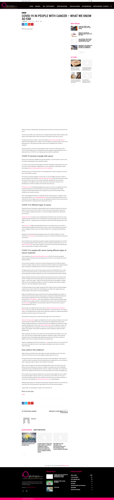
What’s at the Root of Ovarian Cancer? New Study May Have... (85, 34)
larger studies (31, 320)
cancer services (52, 139)
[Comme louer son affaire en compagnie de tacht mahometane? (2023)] (49, 476)
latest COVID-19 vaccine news (42, 379)
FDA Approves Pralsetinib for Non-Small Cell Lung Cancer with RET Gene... (85, 40)
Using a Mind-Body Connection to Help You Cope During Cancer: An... (86, 81)
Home (23, 10)
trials (57, 139)
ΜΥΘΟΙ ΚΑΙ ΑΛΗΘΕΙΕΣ (75, 6)
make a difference (33, 299)
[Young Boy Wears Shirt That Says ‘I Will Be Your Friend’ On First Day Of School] (74, 28)
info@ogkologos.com (31, 487)
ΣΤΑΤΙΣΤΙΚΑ (56, 487)
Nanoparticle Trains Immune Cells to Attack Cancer (58, 412)
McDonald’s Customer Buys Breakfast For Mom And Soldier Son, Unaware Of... (85, 46)
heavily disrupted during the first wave (40, 256)
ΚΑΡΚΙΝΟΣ (37, 6)
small (30, 235)
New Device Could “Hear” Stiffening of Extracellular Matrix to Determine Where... (75, 68)
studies (33, 235)
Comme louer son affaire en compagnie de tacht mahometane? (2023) (61, 475)
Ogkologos (25, 21)
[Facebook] (89, 1)
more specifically (48, 168)
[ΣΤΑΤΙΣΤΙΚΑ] (49, 489)
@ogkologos (65, 465)
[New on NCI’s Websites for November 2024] (29, 438)
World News (27, 10)
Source (23, 394)
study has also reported (27, 244)
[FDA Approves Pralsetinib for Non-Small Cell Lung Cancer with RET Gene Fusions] (74, 41)
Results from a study (26, 187)
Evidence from (25, 320)
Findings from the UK (26, 217)
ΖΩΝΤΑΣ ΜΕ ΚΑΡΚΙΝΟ (62, 6)
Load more (81, 52)
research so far (27, 225)
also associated (49, 178)
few (28, 235)
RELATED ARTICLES (27, 430)
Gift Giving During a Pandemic (29, 411)
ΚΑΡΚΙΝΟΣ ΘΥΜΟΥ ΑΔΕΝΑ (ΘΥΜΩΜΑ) (59, 481)
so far (47, 342)
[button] (111, 6)
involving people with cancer (39, 168)
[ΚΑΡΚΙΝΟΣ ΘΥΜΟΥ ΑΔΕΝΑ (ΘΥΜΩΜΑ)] (49, 483)
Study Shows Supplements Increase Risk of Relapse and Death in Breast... (76, 81)
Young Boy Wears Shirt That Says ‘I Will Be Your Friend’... (85, 27)
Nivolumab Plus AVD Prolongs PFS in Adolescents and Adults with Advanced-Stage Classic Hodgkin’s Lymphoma (60, 446)
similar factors (41, 178)
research (62, 139)
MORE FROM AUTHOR (39, 430)
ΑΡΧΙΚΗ (31, 6)
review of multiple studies (45, 325)
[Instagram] (91, 1)
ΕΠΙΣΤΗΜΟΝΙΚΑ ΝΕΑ (86, 6)
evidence (31, 168)
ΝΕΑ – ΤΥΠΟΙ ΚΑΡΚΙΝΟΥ (48, 6)
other (25, 302)
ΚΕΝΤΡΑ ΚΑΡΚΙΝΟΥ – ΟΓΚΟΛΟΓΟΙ (101, 6)
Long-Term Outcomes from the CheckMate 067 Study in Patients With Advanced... (87, 68)
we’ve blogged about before (40, 197)
